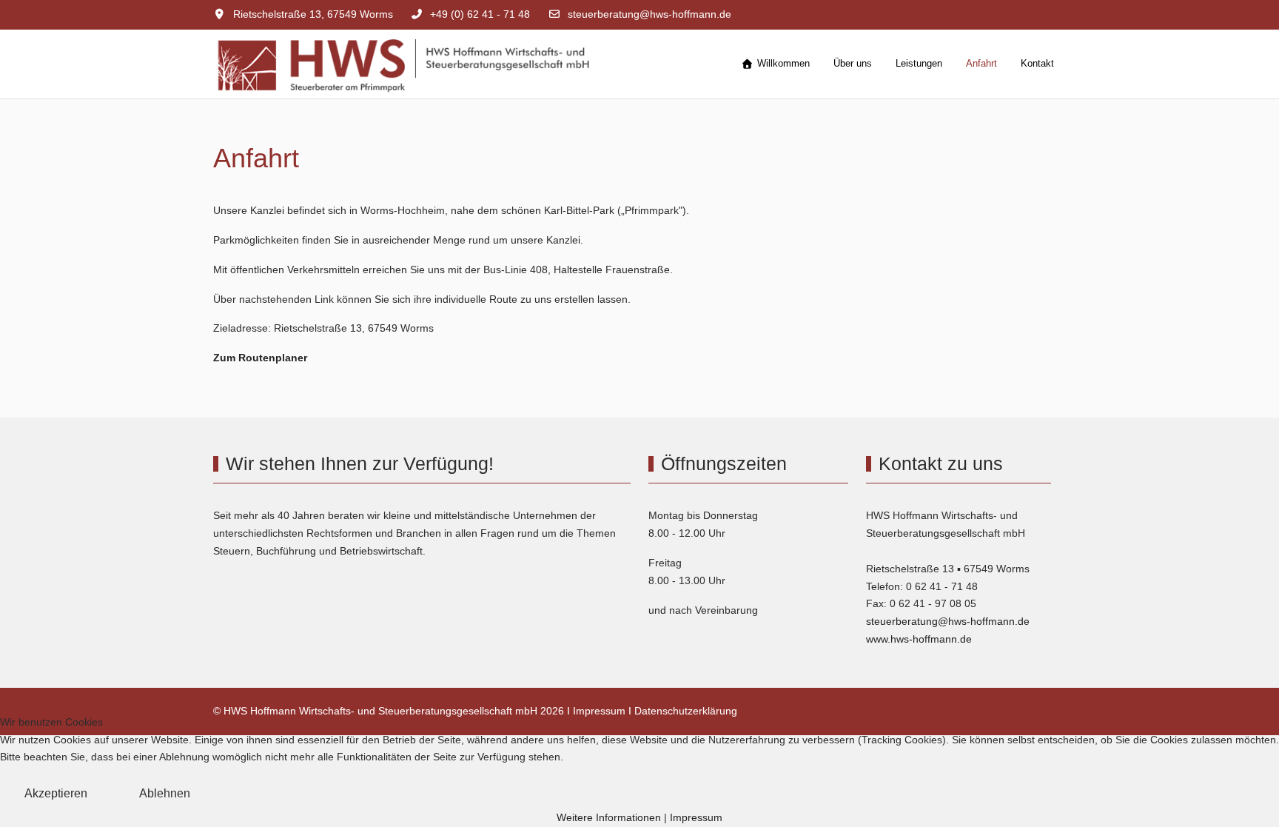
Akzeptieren (55, 793)
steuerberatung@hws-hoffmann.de (649, 14)
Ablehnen (164, 793)
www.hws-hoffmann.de (919, 639)
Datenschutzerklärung (685, 711)
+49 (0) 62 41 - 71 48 (480, 14)
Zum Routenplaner (260, 358)
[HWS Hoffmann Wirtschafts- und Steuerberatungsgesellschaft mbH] (435, 64)
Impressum (599, 711)
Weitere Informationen (609, 817)
